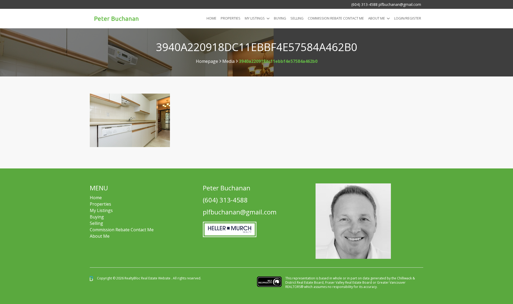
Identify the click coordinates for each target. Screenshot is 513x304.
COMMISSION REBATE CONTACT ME (336, 18)
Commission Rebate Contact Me (122, 230)
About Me (376, 18)
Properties (230, 18)
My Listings (255, 18)
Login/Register (407, 18)
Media (228, 61)
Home (211, 18)
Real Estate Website (156, 278)
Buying (280, 18)
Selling (297, 18)
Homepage (207, 61)
